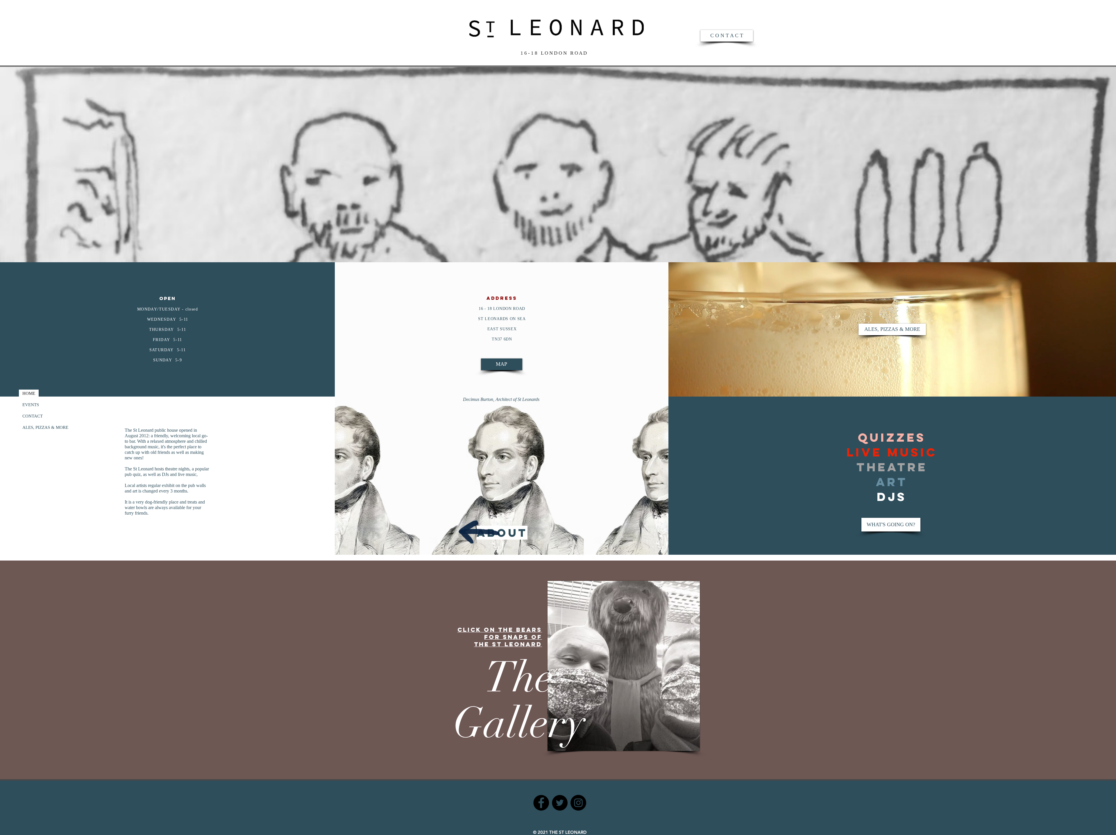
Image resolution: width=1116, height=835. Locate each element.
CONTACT (32, 416)
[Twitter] (560, 803)
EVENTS (30, 404)
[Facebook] (541, 803)
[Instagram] (578, 803)
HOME (28, 393)
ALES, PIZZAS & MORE (45, 427)
